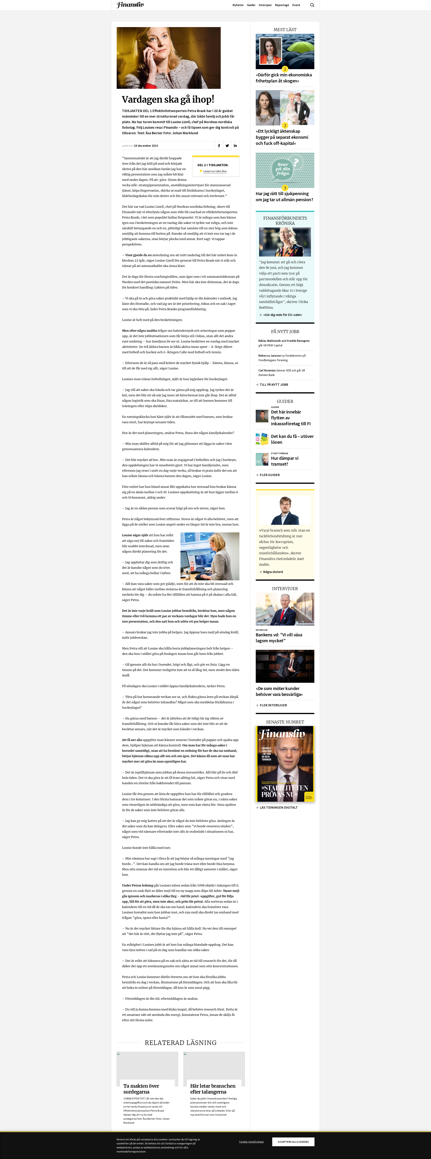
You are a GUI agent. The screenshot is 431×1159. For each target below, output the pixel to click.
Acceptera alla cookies (293, 1142)
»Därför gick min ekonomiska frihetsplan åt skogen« (284, 78)
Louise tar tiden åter (215, 171)
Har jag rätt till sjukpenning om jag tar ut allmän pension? (284, 196)
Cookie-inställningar (251, 1142)
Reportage (282, 5)
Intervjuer (265, 5)
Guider (251, 5)
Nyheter (238, 5)
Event (296, 5)
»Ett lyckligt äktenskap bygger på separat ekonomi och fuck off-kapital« (282, 137)
